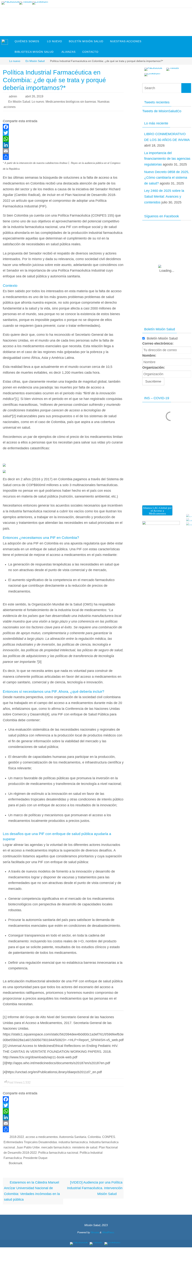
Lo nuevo (14, 60)
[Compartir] (63, 157)
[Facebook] (10, 3)
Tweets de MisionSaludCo (161, 111)
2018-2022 (17, 1136)
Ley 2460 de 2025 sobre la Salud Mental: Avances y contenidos (164, 196)
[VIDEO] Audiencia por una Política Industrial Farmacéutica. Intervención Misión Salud (94, 1188)
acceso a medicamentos (42, 1136)
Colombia (94, 1136)
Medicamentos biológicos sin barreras (71, 101)
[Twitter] (26, 3)
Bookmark (15, 1163)
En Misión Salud (35, 60)
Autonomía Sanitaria (72, 1136)
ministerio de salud (84, 1147)
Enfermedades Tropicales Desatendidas (30, 1142)
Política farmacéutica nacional (58, 1152)
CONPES (108, 1136)
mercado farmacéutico (56, 1147)
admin (13, 96)
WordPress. (108, 1232)
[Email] (63, 151)
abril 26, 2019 (34, 96)
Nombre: (149, 355)
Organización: (153, 367)
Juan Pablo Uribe (28, 1147)
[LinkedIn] (40, 3)
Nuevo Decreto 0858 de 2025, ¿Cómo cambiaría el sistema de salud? (166, 177)
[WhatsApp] (63, 139)
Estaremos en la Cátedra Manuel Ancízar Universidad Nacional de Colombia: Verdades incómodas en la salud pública (32, 1191)
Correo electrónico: (157, 343)
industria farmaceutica (73, 1142)
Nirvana (95, 1232)
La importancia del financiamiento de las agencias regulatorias (167, 158)
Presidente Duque (35, 1158)
